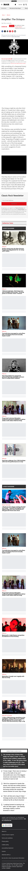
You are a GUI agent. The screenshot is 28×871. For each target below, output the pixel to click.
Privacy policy (5, 841)
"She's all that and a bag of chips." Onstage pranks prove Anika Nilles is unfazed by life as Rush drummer (15, 798)
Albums (8, 15)
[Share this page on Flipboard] (12, 31)
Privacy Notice (21, 209)
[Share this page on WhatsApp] (7, 31)
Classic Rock (19, 27)
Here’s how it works (16, 36)
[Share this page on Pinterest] (10, 31)
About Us (4, 831)
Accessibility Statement (7, 848)
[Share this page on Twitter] (5, 31)
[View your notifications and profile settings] (15, 4)
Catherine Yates (20, 25)
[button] (2, 4)
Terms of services (19, 208)
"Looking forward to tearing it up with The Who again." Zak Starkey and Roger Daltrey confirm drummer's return (14, 807)
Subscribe (20, 4)
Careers (4, 851)
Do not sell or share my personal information (13, 858)
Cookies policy (5, 844)
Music (3, 15)
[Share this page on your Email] (15, 31)
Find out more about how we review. (18, 63)
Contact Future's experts (8, 834)
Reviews (12, 26)
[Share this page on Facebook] (2, 31)
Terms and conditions (7, 838)
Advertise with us (6, 854)
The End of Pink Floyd (15, 8)
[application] (14, 163)
